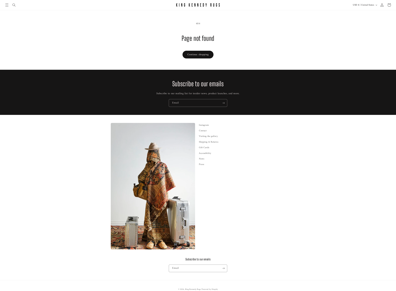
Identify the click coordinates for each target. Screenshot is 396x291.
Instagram (204, 125)
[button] (6, 5)
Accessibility (205, 153)
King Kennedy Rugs (193, 289)
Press (201, 164)
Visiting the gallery (208, 136)
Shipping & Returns (208, 142)
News (201, 159)
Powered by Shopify (210, 289)
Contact (203, 131)
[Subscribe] (223, 103)
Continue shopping (198, 54)
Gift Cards (204, 148)
